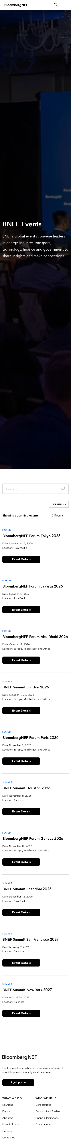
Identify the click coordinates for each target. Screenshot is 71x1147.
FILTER (57, 504)
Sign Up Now (18, 1082)
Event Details (21, 559)
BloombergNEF (16, 5)
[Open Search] (56, 5)
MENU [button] (64, 5)
